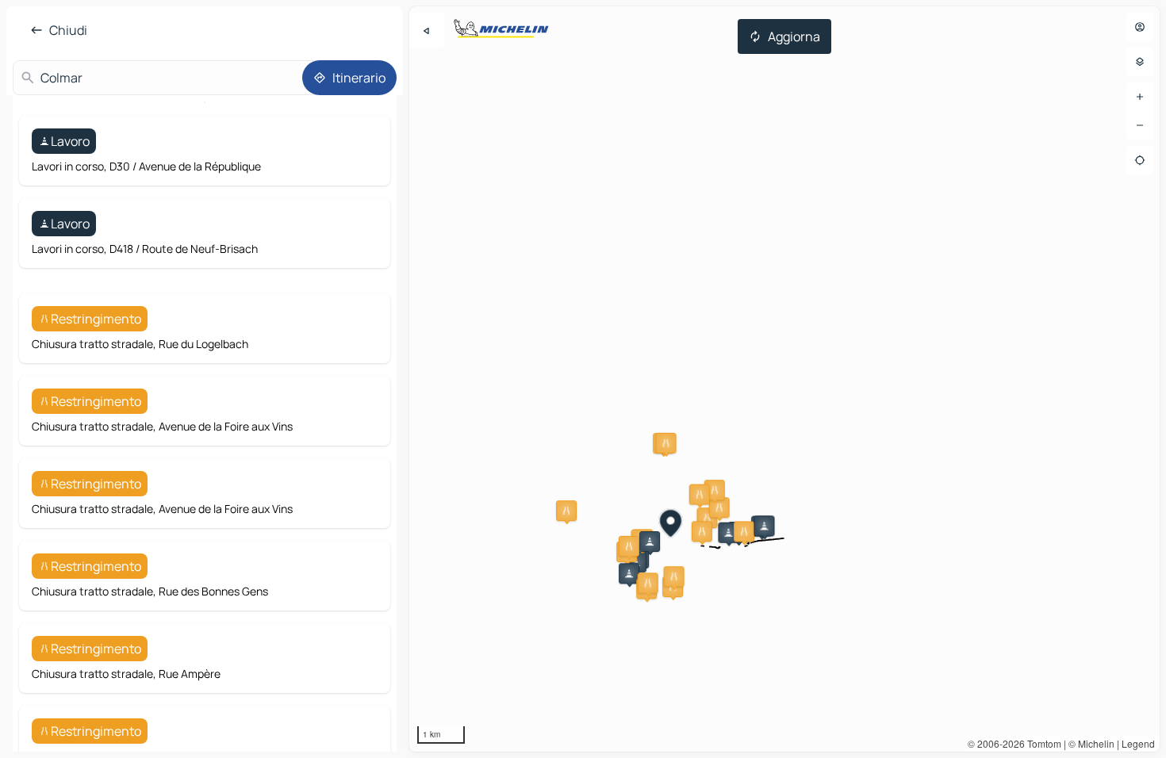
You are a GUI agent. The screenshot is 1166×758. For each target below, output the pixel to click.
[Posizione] (1139, 160)
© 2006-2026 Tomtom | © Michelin (1041, 743)
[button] (566, 510)
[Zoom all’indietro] (1139, 125)
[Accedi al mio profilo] (1139, 27)
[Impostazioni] (1139, 62)
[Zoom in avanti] (1139, 96)
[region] (784, 379)
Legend (1138, 743)
